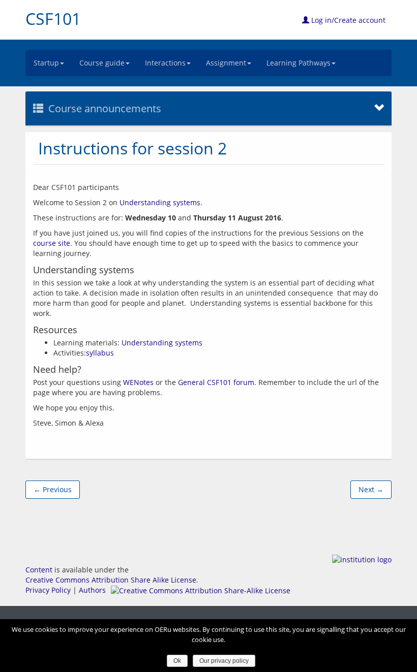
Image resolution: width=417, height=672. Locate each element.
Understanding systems (160, 202)
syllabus (100, 353)
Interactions (165, 63)
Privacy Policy (48, 590)
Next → (371, 489)
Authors (92, 590)
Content (38, 569)
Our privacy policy (224, 660)
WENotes (138, 382)
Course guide (102, 63)
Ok (177, 660)
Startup (46, 63)
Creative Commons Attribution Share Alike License (110, 580)
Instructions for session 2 (132, 148)
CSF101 (53, 18)
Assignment (226, 63)
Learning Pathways (298, 63)
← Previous (53, 489)
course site (51, 243)
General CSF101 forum (216, 382)
